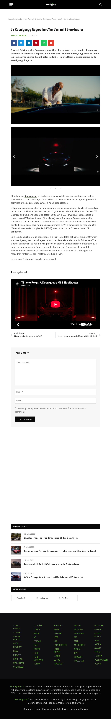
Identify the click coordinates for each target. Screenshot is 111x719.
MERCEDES (79, 633)
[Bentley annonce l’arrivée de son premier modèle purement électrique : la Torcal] (16, 550)
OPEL (76, 653)
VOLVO (97, 664)
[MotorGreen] (55, 4)
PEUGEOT (78, 657)
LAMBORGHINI (60, 645)
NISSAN (77, 649)
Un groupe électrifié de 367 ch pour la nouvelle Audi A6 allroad (51, 564)
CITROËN (38, 625)
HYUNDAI (58, 625)
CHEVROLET (18, 667)
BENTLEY (17, 647)
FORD (36, 653)
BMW (15, 651)
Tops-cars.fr (53, 702)
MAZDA (77, 625)
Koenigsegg (31, 196)
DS (35, 637)
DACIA (36, 633)
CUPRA (37, 629)
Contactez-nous (31, 709)
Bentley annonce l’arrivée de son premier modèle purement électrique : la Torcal (60, 551)
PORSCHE (98, 625)
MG (75, 637)
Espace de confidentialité (55, 709)
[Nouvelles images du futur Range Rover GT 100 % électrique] (16, 537)
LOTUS (57, 660)
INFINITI (57, 629)
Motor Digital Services (72, 702)
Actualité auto (20, 19)
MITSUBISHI (79, 645)
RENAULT (98, 629)
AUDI (15, 643)
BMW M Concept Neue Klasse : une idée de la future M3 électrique (53, 577)
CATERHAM (18, 663)
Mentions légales (79, 709)
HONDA (37, 664)
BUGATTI (17, 655)
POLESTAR (79, 661)
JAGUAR (57, 633)
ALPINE (16, 632)
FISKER (37, 649)
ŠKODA (97, 644)
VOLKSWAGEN (101, 660)
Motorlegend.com (36, 702)
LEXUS (57, 656)
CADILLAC (18, 659)
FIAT (36, 645)
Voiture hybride (33, 19)
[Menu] (11, 4)
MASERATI (58, 664)
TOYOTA (98, 656)
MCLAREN (78, 629)
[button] (14, 43)
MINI (76, 641)
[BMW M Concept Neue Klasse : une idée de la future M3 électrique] (16, 576)
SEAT (96, 640)
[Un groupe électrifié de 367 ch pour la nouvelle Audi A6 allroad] (16, 563)
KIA (55, 641)
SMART (97, 648)
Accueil (11, 19)
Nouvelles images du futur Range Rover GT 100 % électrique (51, 538)
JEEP (56, 637)
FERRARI (37, 641)
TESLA (97, 652)
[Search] (100, 4)
